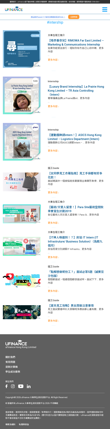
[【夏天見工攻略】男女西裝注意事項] (22, 312)
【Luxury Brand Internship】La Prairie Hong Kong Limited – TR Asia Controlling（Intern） (76, 90)
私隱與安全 (24, 424)
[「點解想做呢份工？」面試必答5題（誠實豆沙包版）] (22, 280)
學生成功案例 (12, 371)
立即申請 (73, 17)
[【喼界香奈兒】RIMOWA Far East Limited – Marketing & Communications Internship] (22, 49)
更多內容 (53, 59)
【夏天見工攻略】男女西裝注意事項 (71, 305)
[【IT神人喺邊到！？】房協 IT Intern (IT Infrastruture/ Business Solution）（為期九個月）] (22, 246)
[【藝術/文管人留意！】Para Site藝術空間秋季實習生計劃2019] (22, 213)
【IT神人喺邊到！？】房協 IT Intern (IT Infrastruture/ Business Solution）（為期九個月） (75, 241)
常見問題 (10, 362)
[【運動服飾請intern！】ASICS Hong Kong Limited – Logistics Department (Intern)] (22, 141)
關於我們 (10, 357)
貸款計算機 (11, 366)
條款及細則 (10, 424)
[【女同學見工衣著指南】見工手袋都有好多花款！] (22, 181)
